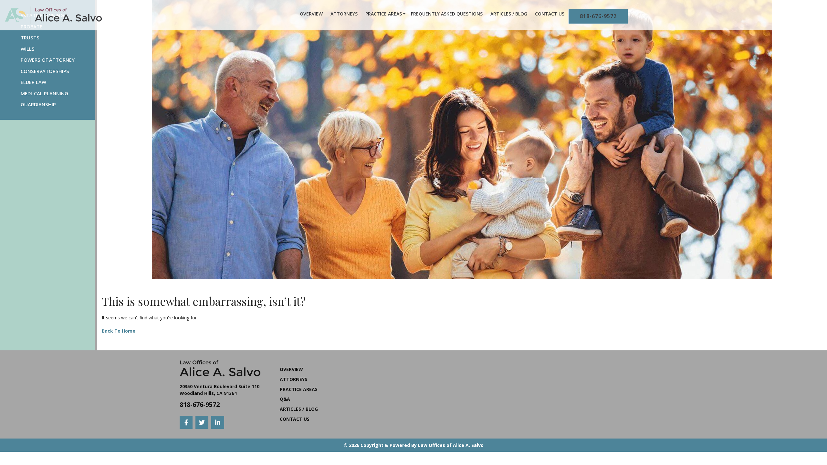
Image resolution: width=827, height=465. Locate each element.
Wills (28, 49)
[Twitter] (201, 422)
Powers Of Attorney (48, 60)
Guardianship (38, 104)
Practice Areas (383, 14)
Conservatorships (45, 71)
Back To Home (118, 331)
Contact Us (549, 14)
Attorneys (344, 14)
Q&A (285, 399)
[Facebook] (186, 422)
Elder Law (33, 82)
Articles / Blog (508, 14)
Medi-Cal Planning (44, 93)
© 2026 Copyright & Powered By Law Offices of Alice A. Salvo (414, 445)
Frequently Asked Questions (447, 14)
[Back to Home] (53, 15)
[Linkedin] (217, 422)
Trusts (30, 37)
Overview (311, 14)
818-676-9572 (598, 16)
